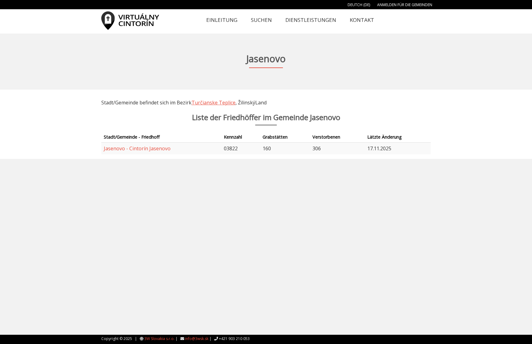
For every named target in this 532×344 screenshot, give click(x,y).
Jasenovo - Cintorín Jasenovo (137, 148)
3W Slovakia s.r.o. (159, 338)
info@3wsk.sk (196, 338)
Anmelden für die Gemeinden (404, 4)
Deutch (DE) (359, 4)
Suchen (261, 19)
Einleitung (221, 19)
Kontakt (362, 19)
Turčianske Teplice (213, 102)
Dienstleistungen (310, 19)
